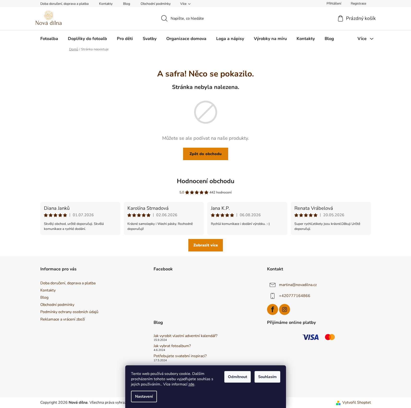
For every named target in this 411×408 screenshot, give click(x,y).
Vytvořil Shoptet (356, 402)
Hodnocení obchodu (205, 181)
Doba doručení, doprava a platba (64, 3)
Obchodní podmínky (156, 3)
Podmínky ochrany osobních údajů (69, 312)
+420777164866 (294, 295)
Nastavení (144, 396)
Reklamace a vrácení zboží (62, 319)
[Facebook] (272, 309)
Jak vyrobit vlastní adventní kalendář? (185, 336)
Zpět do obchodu (206, 154)
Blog (126, 3)
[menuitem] (49, 38)
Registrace (358, 3)
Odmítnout (237, 376)
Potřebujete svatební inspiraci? (180, 356)
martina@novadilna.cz (298, 284)
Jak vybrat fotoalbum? (172, 346)
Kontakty (106, 3)
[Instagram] (284, 309)
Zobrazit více (205, 245)
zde (191, 384)
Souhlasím (267, 376)
